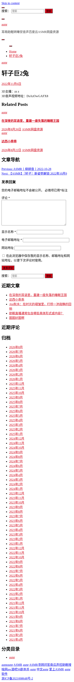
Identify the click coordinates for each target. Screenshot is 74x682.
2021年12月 (16, 603)
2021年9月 (16, 616)
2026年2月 (16, 374)
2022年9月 (16, 562)
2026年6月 (16, 356)
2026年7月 (16, 351)
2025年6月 (16, 411)
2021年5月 (16, 635)
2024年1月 (16, 488)
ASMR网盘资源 (32, 129)
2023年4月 (16, 530)
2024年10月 (16, 447)
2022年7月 (16, 571)
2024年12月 (16, 438)
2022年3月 (16, 589)
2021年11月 (16, 607)
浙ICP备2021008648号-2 (17, 678)
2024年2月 (16, 484)
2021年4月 (16, 639)
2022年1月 (16, 598)
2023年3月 (16, 534)
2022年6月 (16, 575)
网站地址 (8, 247)
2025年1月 (16, 434)
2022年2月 (16, 594)
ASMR (17, 664)
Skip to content (11, 3)
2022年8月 (16, 566)
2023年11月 (16, 498)
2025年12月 (16, 383)
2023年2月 (16, 539)
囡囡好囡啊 (16, 317)
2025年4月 (16, 420)
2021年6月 (16, 630)
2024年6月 (16, 466)
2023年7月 (16, 516)
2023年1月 (16, 543)
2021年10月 (16, 612)
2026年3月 (16, 370)
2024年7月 (16, 461)
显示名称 (9, 231)
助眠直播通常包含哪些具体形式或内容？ (36, 313)
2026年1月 (16, 379)
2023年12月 (16, 493)
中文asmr (42, 669)
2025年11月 (16, 388)
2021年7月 (16, 626)
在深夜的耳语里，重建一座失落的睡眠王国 (30, 120)
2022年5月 (16, 580)
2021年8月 (16, 621)
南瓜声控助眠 (59, 664)
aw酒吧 (12, 669)
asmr (4, 24)
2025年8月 (16, 402)
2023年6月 (16, 520)
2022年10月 (16, 557)
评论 (6, 198)
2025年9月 (16, 397)
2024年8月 (16, 456)
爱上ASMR (56, 669)
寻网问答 (44, 664)
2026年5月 (16, 361)
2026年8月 (16, 347)
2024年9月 (16, 452)
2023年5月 (16, 525)
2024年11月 (16, 443)
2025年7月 (16, 406)
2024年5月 (16, 470)
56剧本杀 (23, 669)
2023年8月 (16, 511)
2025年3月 (16, 424)
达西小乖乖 (9, 141)
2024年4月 (16, 475)
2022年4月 (16, 584)
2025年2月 (16, 429)
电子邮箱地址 (12, 239)
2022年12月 (16, 548)
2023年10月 (16, 502)
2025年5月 (16, 415)
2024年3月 (16, 479)
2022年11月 (16, 552)
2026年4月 (16, 365)
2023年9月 (16, 507)
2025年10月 (16, 393)
